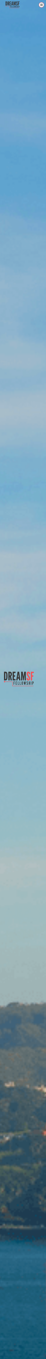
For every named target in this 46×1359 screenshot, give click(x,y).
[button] (41, 5)
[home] (12, 4)
